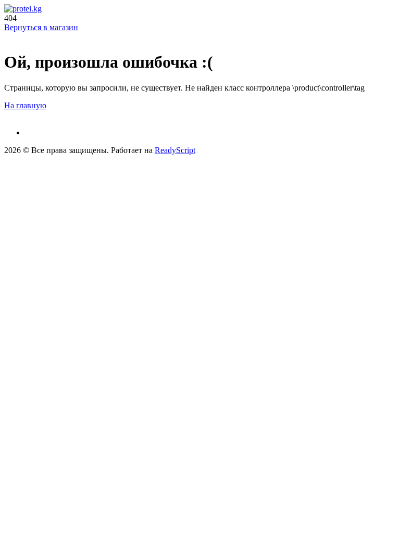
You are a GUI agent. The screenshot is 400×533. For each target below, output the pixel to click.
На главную (25, 105)
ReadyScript (175, 150)
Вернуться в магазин (41, 27)
